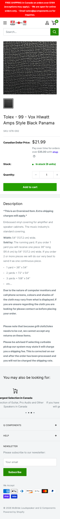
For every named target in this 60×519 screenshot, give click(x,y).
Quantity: (9, 174)
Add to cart (30, 187)
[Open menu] (5, 23)
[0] (54, 23)
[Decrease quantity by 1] (35, 174)
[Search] (54, 31)
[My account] (47, 23)
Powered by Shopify (13, 512)
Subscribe (15, 472)
